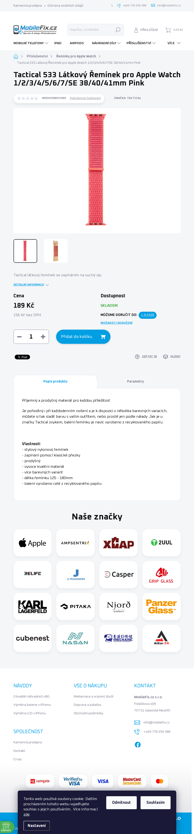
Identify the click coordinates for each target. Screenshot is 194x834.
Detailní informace (28, 284)
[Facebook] (137, 743)
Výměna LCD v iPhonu (29, 713)
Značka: (127, 98)
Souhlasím (155, 802)
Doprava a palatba (87, 704)
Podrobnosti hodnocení (85, 98)
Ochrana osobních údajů (65, 5)
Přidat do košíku (76, 337)
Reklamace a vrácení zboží (93, 696)
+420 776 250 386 (157, 731)
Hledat (118, 29)
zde (26, 814)
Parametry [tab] (135, 381)
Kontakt (19, 751)
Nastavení (37, 826)
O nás (17, 759)
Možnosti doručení (116, 323)
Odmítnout (121, 802)
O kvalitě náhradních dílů (31, 696)
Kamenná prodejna (27, 5)
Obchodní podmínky (88, 713)
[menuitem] (31, 43)
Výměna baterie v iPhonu (32, 704)
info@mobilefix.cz (157, 722)
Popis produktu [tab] (55, 381)
